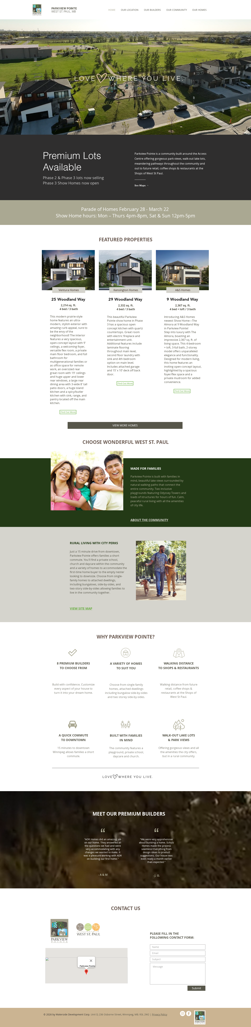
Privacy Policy (159, 1014)
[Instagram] (182, 1013)
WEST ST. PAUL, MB (63, 11)
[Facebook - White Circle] (188, 1013)
